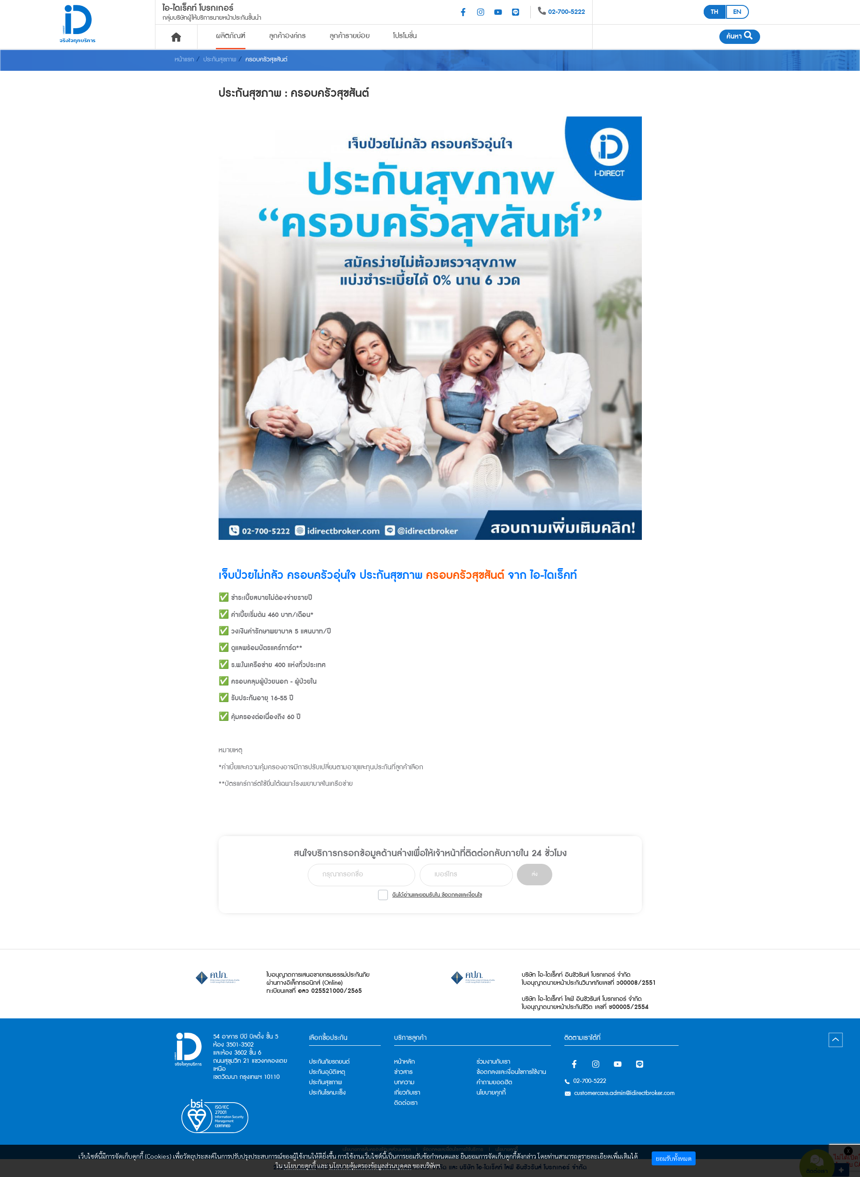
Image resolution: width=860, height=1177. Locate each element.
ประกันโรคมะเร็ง (327, 1092)
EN (737, 12)
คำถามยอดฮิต (494, 1082)
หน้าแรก (184, 59)
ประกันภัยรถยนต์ (329, 1061)
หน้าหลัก (404, 1061)
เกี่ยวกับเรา (407, 1092)
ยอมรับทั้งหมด (674, 1158)
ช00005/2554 (629, 1007)
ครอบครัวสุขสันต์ (266, 59)
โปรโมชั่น (405, 36)
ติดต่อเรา (405, 1103)
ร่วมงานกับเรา (493, 1061)
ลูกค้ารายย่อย (350, 36)
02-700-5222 (566, 12)
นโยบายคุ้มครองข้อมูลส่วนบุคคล (370, 1165)
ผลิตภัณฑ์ (230, 36)
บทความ (404, 1082)
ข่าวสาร (403, 1072)
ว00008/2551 (636, 983)
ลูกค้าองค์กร (287, 36)
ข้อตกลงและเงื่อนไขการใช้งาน (511, 1072)
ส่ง (535, 874)
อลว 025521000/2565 (330, 991)
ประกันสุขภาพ (219, 59)
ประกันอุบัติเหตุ (327, 1072)
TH (714, 12)
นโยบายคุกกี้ (300, 1165)
